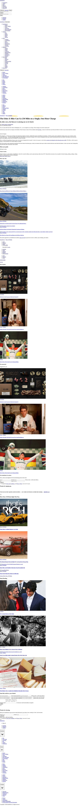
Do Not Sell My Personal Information (9, 802)
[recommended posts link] (13, 525)
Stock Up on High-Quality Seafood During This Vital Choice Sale (13, 655)
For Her (6, 63)
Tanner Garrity (4, 124)
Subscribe (6, 10)
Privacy (3, 797)
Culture (3, 3)
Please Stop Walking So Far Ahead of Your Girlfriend (11, 649)
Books (6, 33)
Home (6, 60)
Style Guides (7, 43)
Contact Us (4, 793)
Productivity (7, 54)
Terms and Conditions (10, 483)
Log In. (8, 247)
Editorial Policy (5, 792)
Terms (3, 795)
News (6, 41)
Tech (6, 64)
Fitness (6, 49)
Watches (6, 44)
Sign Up (1, 482)
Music (6, 36)
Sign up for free (22, 237)
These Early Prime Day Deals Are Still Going (9, 573)
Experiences (4, 2)
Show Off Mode (8, 29)
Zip (12, 481)
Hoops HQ (4, 8)
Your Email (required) (15, 695)
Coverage (4, 740)
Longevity (7, 51)
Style (3, 4)
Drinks (6, 25)
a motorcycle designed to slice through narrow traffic (56, 140)
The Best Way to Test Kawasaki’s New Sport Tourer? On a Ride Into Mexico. (13, 223)
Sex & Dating (7, 30)
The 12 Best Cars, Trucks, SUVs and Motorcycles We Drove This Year (12, 235)
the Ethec (39, 129)
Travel (6, 27)
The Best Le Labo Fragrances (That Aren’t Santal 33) (9, 296)
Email (13, 479)
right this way (46, 491)
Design (6, 35)
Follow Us (2, 10)
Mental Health (7, 52)
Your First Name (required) (16, 697)
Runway (6, 42)
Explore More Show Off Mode (6, 576)
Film (6, 32)
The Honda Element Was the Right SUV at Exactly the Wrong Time (14, 561)
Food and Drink (8, 61)
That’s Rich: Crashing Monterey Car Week (9, 529)
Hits (3, 738)
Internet (6, 37)
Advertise (4, 794)
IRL (3, 741)
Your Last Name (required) (16, 698)
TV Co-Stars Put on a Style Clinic (7, 613)
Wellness (4, 5)
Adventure (7, 28)
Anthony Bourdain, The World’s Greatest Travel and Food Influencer (12, 329)
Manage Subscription (6, 801)
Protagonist (4, 743)
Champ (3, 742)
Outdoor (6, 62)
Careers (3, 799)
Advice (6, 48)
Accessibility (4, 800)
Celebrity (6, 39)
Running (6, 55)
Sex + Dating (2, 647)
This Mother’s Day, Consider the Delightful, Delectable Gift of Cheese (14, 690)
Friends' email (2, 702)
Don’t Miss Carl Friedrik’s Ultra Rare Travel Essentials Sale (12, 567)
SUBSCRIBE (5, 245)
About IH (4, 791)
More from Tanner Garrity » (5, 156)
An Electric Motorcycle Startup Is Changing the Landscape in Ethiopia (12, 229)
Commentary (7, 40)
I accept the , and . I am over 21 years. (15, 483)
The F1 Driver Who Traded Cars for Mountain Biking (9, 361)
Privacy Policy (19, 483)
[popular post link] (13, 293)
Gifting (6, 66)
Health (6, 50)
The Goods (4, 7)
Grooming (7, 46)
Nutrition (6, 53)
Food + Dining (8, 26)
